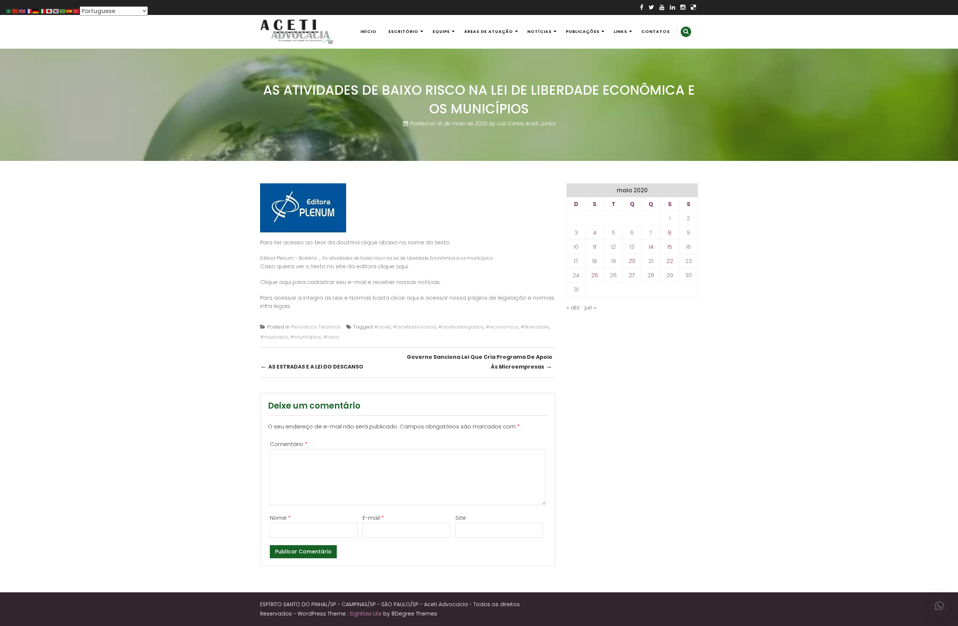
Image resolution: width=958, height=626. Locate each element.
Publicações (582, 31)
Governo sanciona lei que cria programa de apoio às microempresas (479, 362)
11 (594, 247)
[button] (939, 606)
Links (620, 31)
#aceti (382, 326)
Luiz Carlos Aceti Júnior (526, 123)
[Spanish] (69, 11)
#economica (502, 326)
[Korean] (56, 11)
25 (594, 275)
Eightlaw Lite (366, 613)
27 (632, 275)
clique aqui (393, 266)
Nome (280, 518)
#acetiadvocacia (414, 326)
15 (669, 247)
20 (632, 261)
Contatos (655, 31)
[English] (22, 11)
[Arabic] (9, 11)
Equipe (441, 31)
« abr (573, 307)
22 (669, 261)
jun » (591, 307)
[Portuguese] (63, 11)
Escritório (403, 31)
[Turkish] (76, 11)
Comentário (289, 444)
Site (460, 518)
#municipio (274, 337)
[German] (36, 11)
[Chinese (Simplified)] (15, 11)
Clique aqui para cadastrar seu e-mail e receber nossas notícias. (350, 282)
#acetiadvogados (460, 326)
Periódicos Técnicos (316, 326)
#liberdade (535, 326)
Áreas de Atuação (488, 31)
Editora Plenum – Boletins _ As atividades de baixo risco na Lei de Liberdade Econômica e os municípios (376, 258)
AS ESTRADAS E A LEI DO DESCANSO (311, 366)
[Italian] (42, 11)
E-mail (373, 518)
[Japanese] (49, 11)
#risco (331, 337)
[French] (29, 11)
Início (368, 31)
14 (651, 247)
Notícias (539, 31)
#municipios (305, 337)
